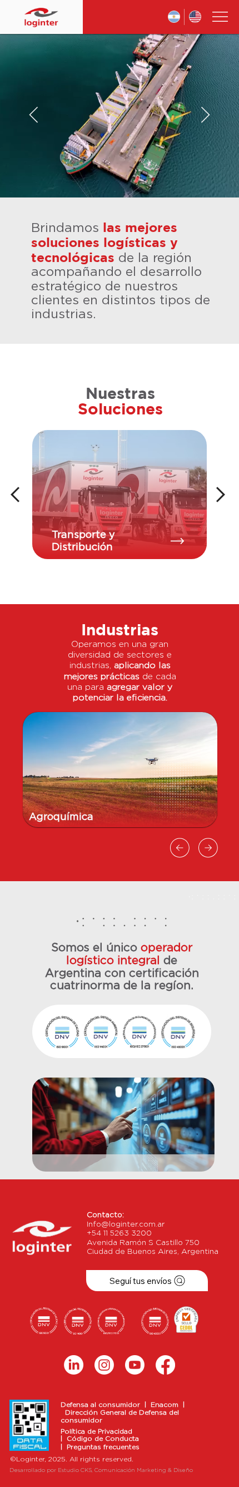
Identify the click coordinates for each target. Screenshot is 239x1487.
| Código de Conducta (100, 1438)
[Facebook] (165, 1365)
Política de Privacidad (96, 1431)
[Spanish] (174, 17)
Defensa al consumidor (103, 1404)
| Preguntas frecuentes (100, 1447)
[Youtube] (135, 1365)
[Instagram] (104, 1365)
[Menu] (220, 17)
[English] (194, 17)
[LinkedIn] (73, 1365)
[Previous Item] (33, 115)
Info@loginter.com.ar (126, 1224)
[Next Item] (205, 115)
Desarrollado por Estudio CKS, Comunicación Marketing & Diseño (101, 1470)
